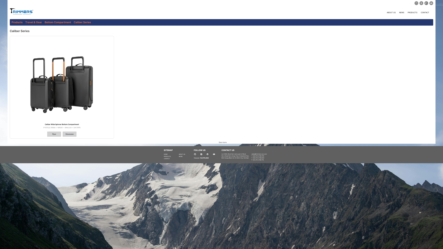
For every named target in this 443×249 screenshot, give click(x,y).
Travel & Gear (33, 22)
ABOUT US (182, 154)
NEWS (181, 156)
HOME (166, 154)
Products (412, 12)
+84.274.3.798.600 (258, 158)
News (401, 12)
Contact (425, 12)
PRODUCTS (167, 156)
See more (222, 142)
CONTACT (167, 158)
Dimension (70, 134)
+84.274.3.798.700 (258, 156)
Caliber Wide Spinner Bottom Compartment (62, 124)
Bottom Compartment (58, 22)
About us (391, 12)
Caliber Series (82, 22)
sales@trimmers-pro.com (259, 154)
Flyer (54, 134)
